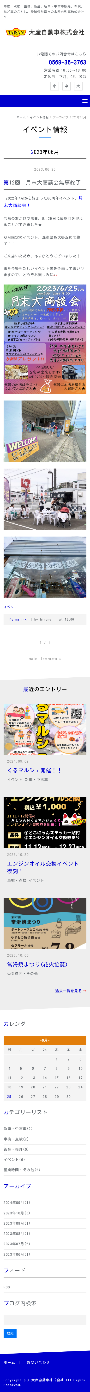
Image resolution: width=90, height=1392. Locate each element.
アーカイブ (17, 1186)
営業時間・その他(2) (22, 1170)
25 (9, 1096)
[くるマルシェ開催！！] (45, 729)
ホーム (21, 117)
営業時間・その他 (22, 973)
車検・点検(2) (16, 1139)
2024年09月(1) (17, 1202)
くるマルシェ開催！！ (34, 770)
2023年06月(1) (17, 1254)
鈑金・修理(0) (16, 1149)
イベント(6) (14, 1159)
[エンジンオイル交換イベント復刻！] (45, 822)
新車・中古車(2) (18, 1128)
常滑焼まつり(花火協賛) (37, 964)
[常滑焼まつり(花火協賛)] (45, 923)
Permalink (18, 619)
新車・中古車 (36, 779)
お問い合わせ (38, 1362)
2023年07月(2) (17, 1244)
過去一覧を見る (68, 991)
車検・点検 (16, 880)
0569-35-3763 (67, 62)
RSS (7, 1287)
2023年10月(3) (17, 1213)
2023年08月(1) (17, 1233)
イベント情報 (39, 117)
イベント (10, 607)
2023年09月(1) (17, 1223)
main (33, 658)
